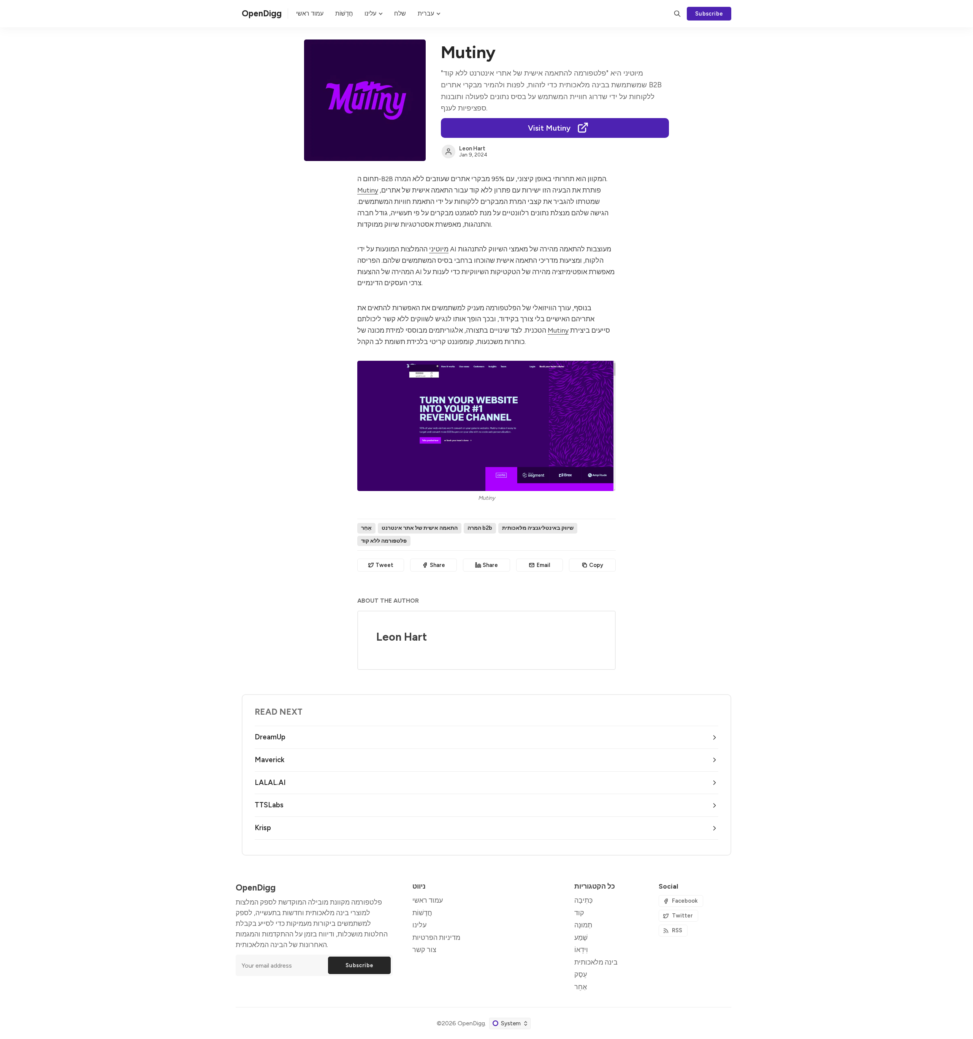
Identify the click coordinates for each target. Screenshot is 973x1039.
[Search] (677, 14)
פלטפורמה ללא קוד (384, 540)
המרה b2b (479, 527)
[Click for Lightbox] (486, 426)
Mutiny (367, 190)
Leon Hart (472, 148)
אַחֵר (366, 527)
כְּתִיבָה (583, 900)
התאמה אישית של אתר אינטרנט (420, 527)
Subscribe (709, 13)
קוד (579, 913)
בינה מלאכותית (596, 962)
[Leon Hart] (448, 151)
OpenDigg (471, 1023)
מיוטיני (438, 249)
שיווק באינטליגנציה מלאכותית (538, 527)
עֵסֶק (580, 974)
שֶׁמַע (581, 937)
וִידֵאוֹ (581, 950)
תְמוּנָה (583, 925)
